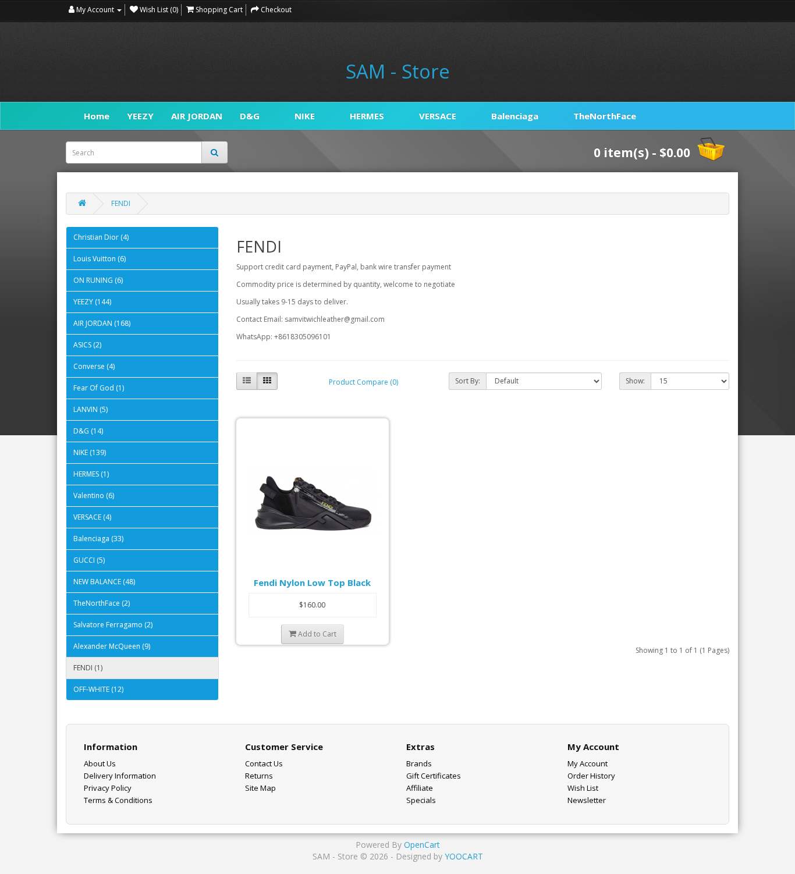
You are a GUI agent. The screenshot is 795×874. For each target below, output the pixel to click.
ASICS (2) (87, 345)
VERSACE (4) (92, 517)
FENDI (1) (87, 668)
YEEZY (140, 116)
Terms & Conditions (118, 800)
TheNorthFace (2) (101, 603)
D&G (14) (88, 431)
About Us (100, 763)
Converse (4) (94, 366)
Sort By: (467, 381)
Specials (421, 800)
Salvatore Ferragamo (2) (112, 625)
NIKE (304, 116)
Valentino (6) (93, 495)
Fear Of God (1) (98, 388)
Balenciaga (514, 116)
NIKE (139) (89, 452)
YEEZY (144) (92, 302)
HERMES (367, 116)
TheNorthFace (604, 116)
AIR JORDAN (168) (101, 323)
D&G (250, 116)
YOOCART (464, 856)
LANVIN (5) (90, 409)
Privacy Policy (108, 788)
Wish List (582, 788)
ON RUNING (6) (98, 280)
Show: (635, 381)
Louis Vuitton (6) (99, 259)
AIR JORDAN (196, 116)
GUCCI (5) (89, 560)
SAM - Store (398, 71)
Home (96, 116)
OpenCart (422, 844)
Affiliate (419, 788)
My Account (587, 763)
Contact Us (264, 763)
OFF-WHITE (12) (98, 689)
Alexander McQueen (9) (111, 646)
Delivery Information (120, 775)
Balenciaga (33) (98, 538)
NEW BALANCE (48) (104, 582)
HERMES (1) (91, 474)
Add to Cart (316, 634)
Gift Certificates (433, 775)
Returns (259, 775)
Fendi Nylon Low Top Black (312, 582)
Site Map (260, 788)
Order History (591, 775)
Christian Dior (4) (101, 237)
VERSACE (437, 116)
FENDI (120, 203)
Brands (419, 763)
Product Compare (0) (363, 382)
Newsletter (586, 800)
